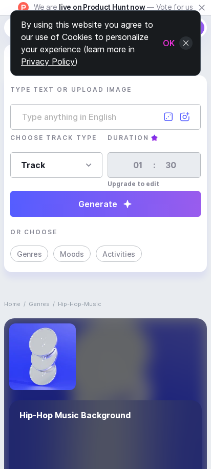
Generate (97, 204)
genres (39, 304)
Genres (29, 254)
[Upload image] (185, 117)
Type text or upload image (71, 89)
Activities (118, 254)
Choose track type (53, 137)
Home (12, 304)
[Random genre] (168, 117)
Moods (72, 254)
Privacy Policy (48, 61)
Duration (128, 137)
